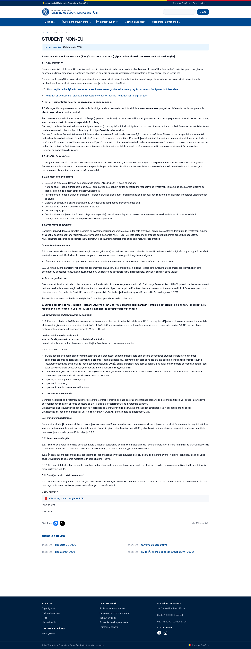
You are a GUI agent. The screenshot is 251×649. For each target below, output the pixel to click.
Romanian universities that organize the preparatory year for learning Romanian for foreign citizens (96, 95)
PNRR (45, 617)
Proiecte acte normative (112, 608)
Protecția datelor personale (113, 622)
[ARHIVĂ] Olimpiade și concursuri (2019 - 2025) (167, 551)
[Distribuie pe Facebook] (55, 523)
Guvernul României (181, 3)
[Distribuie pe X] (62, 523)
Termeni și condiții (108, 627)
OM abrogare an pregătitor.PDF (66, 498)
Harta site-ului (49, 622)
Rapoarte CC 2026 (65, 544)
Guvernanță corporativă (154, 544)
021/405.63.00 (180, 621)
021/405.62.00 (164, 621)
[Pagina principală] (45, 12)
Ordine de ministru (51, 613)
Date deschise (199, 3)
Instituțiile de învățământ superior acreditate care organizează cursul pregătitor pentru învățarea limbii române (113, 89)
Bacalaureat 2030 (65, 551)
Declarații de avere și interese (114, 613)
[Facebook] (159, 633)
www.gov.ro (48, 633)
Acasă (45, 32)
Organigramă (48, 608)
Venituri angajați (107, 617)
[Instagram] (165, 633)
